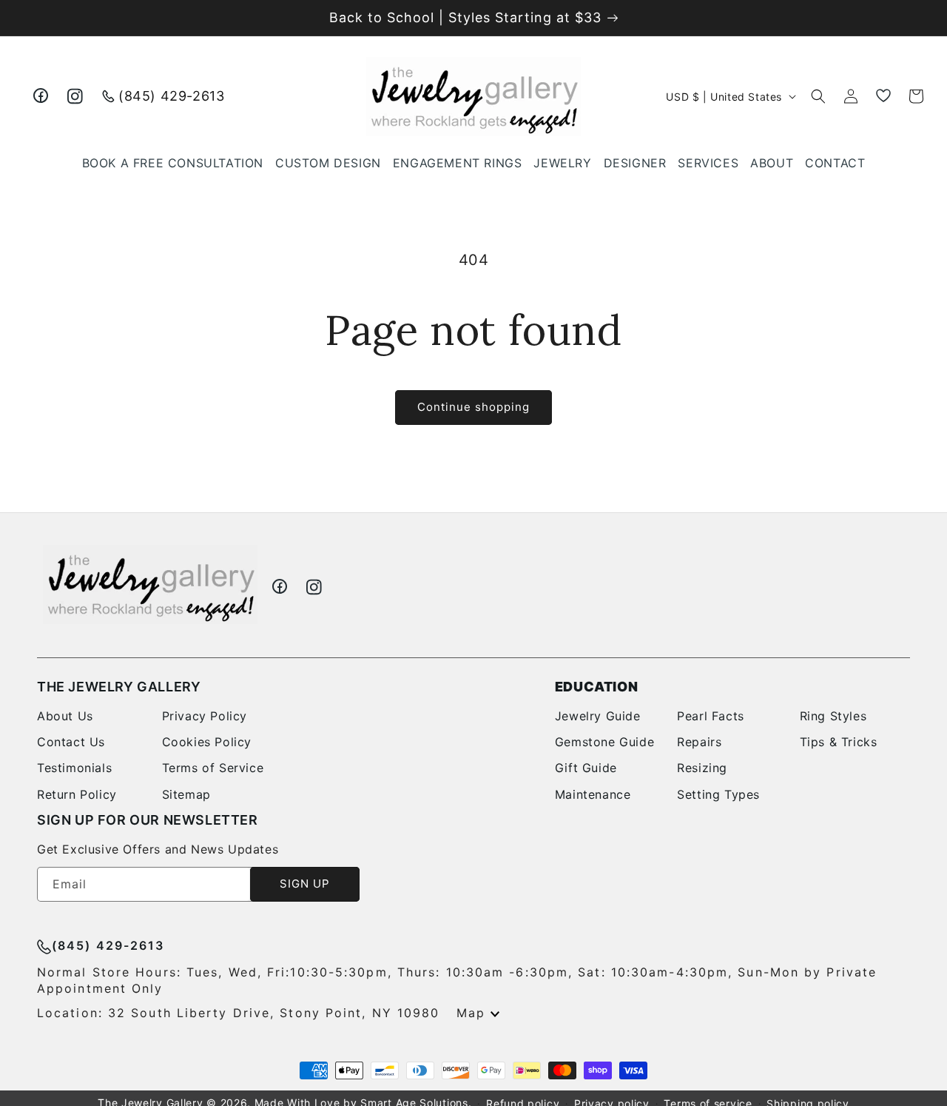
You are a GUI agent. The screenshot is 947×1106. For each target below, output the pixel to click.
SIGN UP (305, 884)
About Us (65, 715)
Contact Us (71, 741)
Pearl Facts (710, 715)
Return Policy (77, 794)
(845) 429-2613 (171, 96)
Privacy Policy (204, 715)
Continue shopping (473, 407)
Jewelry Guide (598, 715)
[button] (562, 163)
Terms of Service (213, 767)
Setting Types (718, 794)
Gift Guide (586, 767)
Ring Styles (833, 715)
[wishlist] (883, 96)
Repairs (699, 741)
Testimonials (74, 767)
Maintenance (593, 794)
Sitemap (186, 794)
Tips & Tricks (838, 741)
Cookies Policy (207, 741)
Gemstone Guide (604, 741)
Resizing (702, 767)
